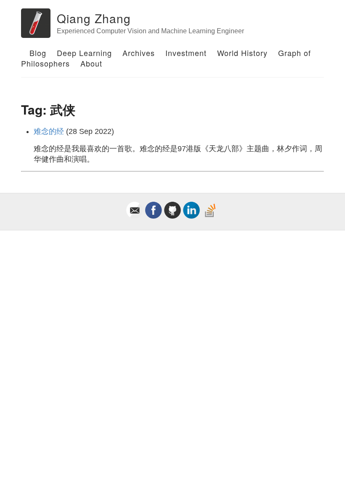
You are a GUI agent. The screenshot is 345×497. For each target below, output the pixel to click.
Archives (138, 52)
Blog (37, 52)
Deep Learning (84, 52)
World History (242, 52)
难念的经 (49, 131)
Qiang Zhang (94, 18)
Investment (186, 52)
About (91, 63)
